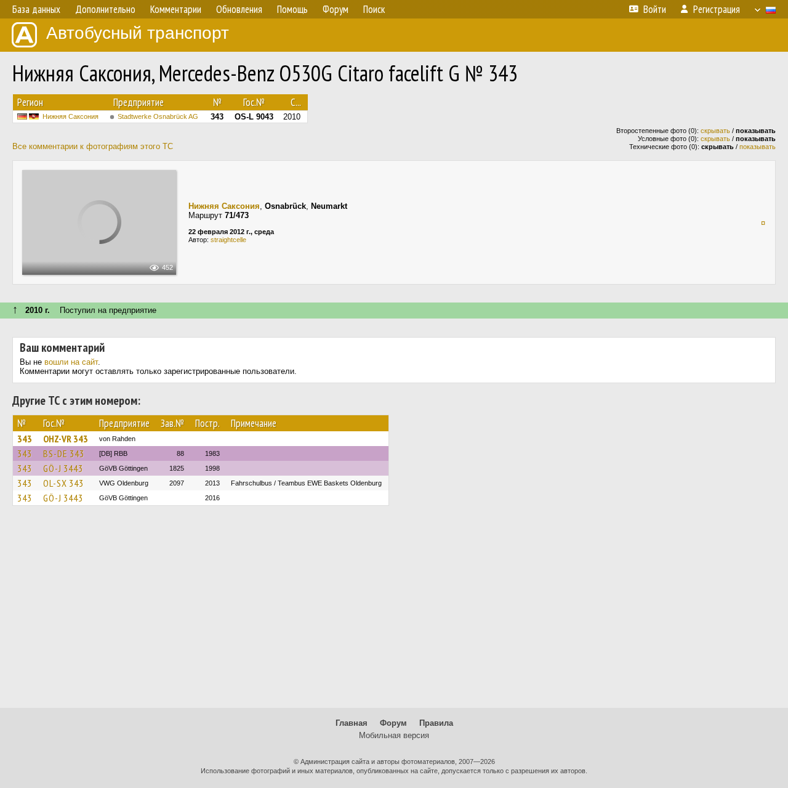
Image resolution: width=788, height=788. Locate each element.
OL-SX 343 (63, 483)
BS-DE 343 (63, 453)
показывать (757, 146)
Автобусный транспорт (137, 33)
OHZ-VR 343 (65, 439)
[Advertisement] (394, 612)
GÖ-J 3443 (63, 468)
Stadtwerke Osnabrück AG (158, 116)
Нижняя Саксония (70, 116)
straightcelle (228, 239)
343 (24, 439)
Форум (393, 723)
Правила (436, 723)
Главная (352, 723)
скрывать (715, 130)
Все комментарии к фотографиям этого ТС (92, 146)
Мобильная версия (394, 735)
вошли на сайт (71, 362)
